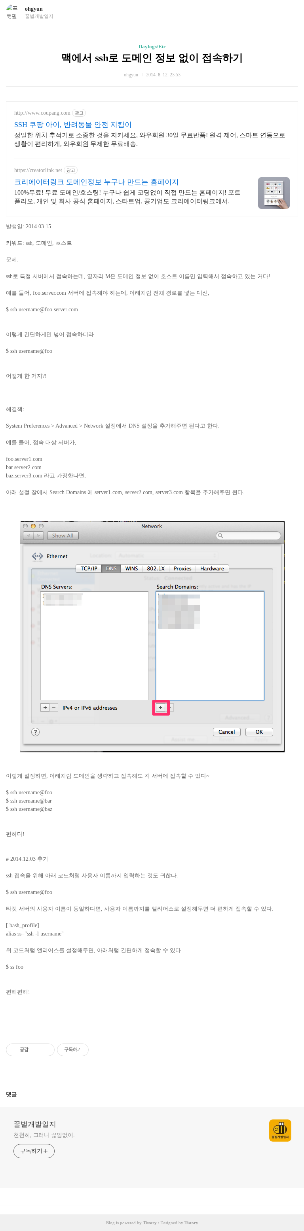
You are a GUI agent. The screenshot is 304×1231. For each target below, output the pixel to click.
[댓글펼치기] (20, 1094)
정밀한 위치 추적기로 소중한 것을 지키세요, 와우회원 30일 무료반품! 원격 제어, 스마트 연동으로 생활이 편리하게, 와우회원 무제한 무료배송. (149, 139)
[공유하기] (36, 1050)
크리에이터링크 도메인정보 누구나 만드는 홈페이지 (96, 182)
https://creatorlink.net (38, 170)
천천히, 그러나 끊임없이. (44, 1135)
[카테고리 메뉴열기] (290, 12)
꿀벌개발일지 (34, 1124)
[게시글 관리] (46, 1050)
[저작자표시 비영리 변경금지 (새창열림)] (99, 1050)
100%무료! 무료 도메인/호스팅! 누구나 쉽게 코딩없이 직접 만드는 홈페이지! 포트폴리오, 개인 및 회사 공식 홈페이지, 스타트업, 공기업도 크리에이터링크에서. (127, 197)
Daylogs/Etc (152, 46)
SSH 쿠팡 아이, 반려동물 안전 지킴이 (73, 125)
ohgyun (34, 9)
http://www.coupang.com (42, 113)
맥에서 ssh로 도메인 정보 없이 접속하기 (152, 58)
